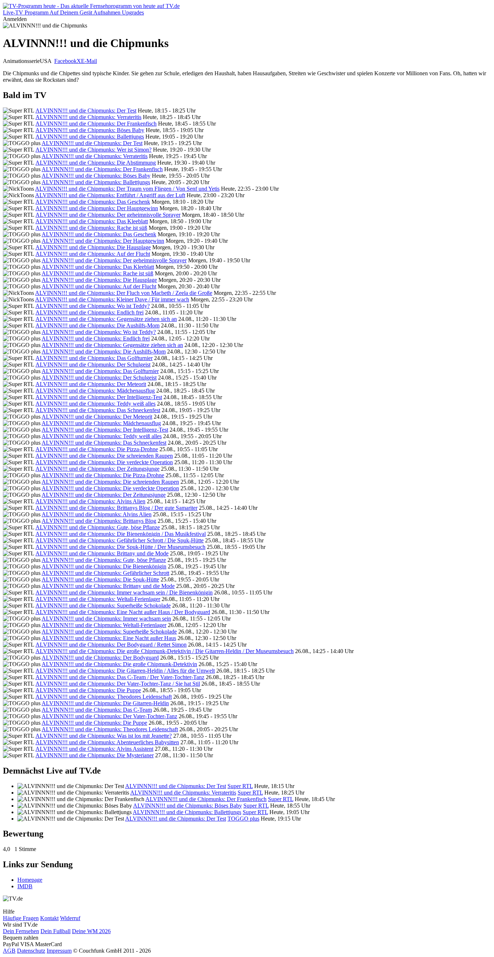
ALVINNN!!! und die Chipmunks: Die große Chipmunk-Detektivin (119, 664)
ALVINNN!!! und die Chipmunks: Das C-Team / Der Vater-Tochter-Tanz (119, 677)
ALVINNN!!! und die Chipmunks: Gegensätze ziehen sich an (106, 319)
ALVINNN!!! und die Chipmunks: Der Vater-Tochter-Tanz (109, 716)
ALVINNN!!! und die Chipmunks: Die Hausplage (93, 247)
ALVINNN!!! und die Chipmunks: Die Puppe (88, 690)
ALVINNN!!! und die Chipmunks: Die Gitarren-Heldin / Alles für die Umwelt (125, 671)
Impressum (59, 951)
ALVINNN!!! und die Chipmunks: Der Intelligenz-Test (98, 397)
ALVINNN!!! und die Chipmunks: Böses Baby (89, 130)
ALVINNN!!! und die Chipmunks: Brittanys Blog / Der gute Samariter (116, 508)
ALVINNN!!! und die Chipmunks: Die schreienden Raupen (104, 456)
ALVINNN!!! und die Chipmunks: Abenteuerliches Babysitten (107, 742)
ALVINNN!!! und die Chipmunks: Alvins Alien (90, 501)
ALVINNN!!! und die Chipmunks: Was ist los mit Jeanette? (103, 736)
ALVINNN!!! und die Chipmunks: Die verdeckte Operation (104, 462)
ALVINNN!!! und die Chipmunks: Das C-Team (97, 710)
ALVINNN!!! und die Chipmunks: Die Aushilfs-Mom (97, 325)
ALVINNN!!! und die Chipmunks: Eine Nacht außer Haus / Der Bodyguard (122, 612)
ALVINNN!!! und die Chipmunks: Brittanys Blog (99, 521)
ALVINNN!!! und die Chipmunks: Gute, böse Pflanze (97, 527)
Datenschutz (31, 951)
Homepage (29, 880)
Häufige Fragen (21, 918)
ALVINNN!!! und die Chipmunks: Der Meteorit (90, 384)
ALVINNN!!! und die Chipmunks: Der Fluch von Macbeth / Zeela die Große (123, 293)
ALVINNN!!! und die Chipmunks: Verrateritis (88, 117)
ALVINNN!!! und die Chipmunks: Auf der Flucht (92, 254)
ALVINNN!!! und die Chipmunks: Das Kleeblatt (91, 221)
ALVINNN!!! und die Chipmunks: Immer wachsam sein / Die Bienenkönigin (124, 592)
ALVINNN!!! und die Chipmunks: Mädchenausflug (95, 391)
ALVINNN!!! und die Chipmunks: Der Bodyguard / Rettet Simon (111, 644)
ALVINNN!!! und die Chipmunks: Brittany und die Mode (102, 553)
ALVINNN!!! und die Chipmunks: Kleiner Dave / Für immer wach (112, 299)
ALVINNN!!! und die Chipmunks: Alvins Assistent (94, 749)
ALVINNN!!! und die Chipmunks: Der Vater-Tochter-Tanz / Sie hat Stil (117, 684)
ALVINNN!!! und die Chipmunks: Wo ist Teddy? (92, 306)
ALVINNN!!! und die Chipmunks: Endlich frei (89, 312)
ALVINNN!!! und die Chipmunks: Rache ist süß (91, 228)
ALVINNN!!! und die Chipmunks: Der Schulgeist (92, 364)
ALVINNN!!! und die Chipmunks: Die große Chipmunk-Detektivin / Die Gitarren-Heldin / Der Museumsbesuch (164, 651)
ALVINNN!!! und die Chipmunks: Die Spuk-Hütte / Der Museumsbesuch (120, 547)
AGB (9, 951)
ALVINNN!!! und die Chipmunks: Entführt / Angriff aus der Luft (110, 195)
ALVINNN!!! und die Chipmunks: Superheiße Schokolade (103, 605)
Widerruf (70, 918)
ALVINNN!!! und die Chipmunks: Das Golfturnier (94, 358)
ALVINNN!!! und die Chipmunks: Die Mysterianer (94, 755)
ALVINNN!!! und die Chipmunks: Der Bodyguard (100, 658)
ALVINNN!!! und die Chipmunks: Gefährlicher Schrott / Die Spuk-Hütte (119, 540)
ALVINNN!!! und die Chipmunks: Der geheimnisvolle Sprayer (107, 215)
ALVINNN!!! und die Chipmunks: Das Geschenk (92, 202)
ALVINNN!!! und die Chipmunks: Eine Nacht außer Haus (109, 638)
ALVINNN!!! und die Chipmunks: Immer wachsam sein (106, 618)
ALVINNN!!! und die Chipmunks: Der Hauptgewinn (96, 208)
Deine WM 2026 (91, 931)
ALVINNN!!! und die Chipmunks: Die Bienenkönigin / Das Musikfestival (120, 534)
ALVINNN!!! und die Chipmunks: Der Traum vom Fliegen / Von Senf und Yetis (127, 189)
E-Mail (89, 61)
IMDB (25, 886)
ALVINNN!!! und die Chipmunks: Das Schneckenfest (97, 410)
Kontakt (49, 918)
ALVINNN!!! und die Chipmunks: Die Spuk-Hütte (100, 579)
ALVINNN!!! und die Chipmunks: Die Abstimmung (95, 163)
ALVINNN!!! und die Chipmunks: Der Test (85, 110)
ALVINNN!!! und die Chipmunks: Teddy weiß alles (95, 404)
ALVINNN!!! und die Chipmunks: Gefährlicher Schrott (105, 573)
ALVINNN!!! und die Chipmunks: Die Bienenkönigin (104, 566)
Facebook (65, 61)
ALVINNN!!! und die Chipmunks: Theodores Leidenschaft (103, 697)
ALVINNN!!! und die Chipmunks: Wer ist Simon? (93, 150)
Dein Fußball (56, 931)
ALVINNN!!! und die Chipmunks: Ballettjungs (89, 137)
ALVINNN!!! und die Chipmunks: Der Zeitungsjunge (97, 469)
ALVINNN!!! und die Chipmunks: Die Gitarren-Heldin (105, 703)
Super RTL (240, 786)
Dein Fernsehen (21, 931)
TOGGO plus (243, 819)
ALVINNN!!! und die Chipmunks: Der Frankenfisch (96, 123)
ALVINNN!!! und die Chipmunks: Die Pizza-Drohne (96, 449)
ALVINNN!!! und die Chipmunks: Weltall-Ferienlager (97, 599)
